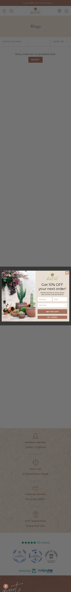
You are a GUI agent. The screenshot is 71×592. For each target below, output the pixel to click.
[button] (5, 586)
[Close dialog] (67, 272)
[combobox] (52, 305)
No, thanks (52, 317)
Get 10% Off (52, 311)
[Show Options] (65, 305)
